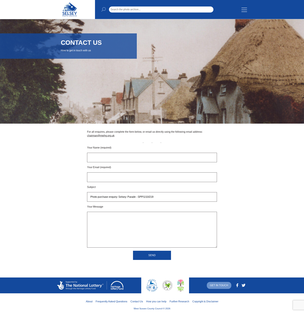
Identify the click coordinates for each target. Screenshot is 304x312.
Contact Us (136, 301)
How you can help (156, 301)
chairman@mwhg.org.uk (100, 135)
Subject (91, 187)
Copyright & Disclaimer (205, 301)
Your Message (95, 206)
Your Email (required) (99, 167)
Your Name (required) (99, 147)
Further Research (179, 301)
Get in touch (219, 285)
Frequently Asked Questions (111, 301)
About (89, 301)
